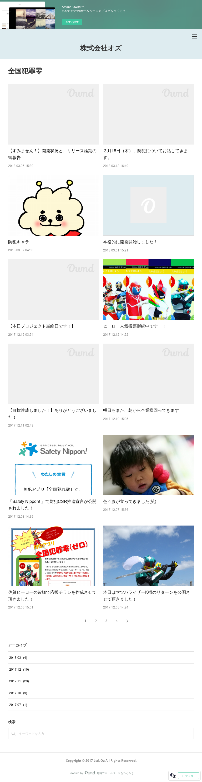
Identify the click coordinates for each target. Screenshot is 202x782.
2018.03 (18, 657)
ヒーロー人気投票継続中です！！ (134, 326)
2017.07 (18, 704)
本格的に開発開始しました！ (130, 242)
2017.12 (19, 669)
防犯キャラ (18, 242)
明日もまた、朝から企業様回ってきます (141, 410)
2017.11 (19, 681)
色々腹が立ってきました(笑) (129, 501)
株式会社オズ (101, 47)
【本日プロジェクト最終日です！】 (41, 326)
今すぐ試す (72, 22)
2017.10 (18, 692)
